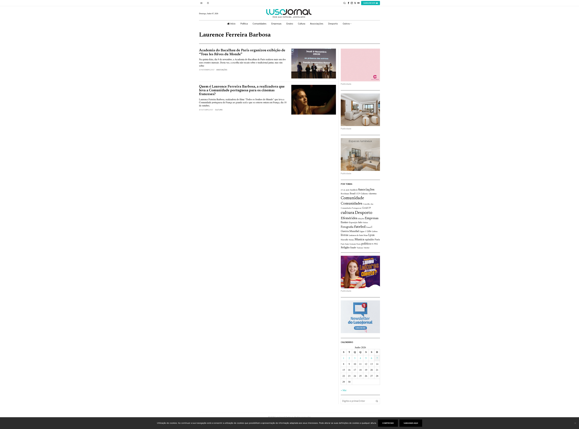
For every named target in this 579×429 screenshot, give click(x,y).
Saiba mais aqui (411, 423)
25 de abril (345, 190)
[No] (575, 423)
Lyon (371, 235)
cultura (347, 213)
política (366, 243)
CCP (358, 194)
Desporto (363, 213)
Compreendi (388, 423)
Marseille (344, 240)
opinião (369, 239)
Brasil (353, 194)
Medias (351, 240)
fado (360, 222)
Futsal (368, 227)
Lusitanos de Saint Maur (358, 235)
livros (344, 235)
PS (372, 244)
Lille (369, 231)
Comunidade (352, 198)
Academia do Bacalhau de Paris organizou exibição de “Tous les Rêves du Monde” (242, 52)
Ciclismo (364, 194)
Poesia (358, 244)
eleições (361, 219)
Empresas (371, 218)
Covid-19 (366, 208)
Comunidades (351, 203)
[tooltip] (348, 3)
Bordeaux (345, 194)
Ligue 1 (363, 232)
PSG (376, 244)
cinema (373, 193)
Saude (353, 248)
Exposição (353, 223)
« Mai (343, 390)
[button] (377, 401)
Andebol (353, 190)
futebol (359, 227)
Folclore (365, 223)
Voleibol (366, 248)
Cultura (218, 110)
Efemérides (349, 218)
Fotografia (347, 227)
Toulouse (360, 248)
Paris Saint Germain (348, 244)
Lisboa (374, 231)
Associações (221, 70)
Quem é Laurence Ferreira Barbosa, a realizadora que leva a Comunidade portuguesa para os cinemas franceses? (242, 90)
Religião (345, 247)
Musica (359, 239)
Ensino (344, 222)
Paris (377, 240)
